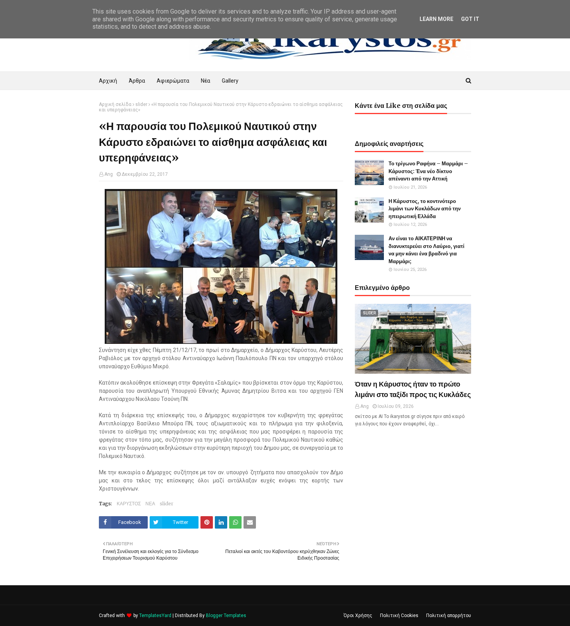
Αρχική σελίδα (115, 104)
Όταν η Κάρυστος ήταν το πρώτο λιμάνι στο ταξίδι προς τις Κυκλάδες (413, 389)
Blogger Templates (226, 615)
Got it (470, 19)
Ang (108, 174)
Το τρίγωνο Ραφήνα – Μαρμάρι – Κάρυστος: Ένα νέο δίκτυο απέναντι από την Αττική (428, 171)
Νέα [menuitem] (205, 81)
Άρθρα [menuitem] (137, 81)
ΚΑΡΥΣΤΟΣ (129, 503)
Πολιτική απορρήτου (448, 615)
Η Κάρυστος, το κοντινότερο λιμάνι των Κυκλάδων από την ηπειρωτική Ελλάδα (425, 209)
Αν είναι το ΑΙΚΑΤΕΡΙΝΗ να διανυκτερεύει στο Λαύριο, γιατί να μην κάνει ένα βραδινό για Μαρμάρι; (427, 250)
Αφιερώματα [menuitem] (173, 81)
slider (141, 104)
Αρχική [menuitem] (108, 81)
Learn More (436, 19)
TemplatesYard (155, 615)
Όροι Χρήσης (358, 615)
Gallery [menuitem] (230, 81)
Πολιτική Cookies (399, 615)
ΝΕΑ (150, 503)
